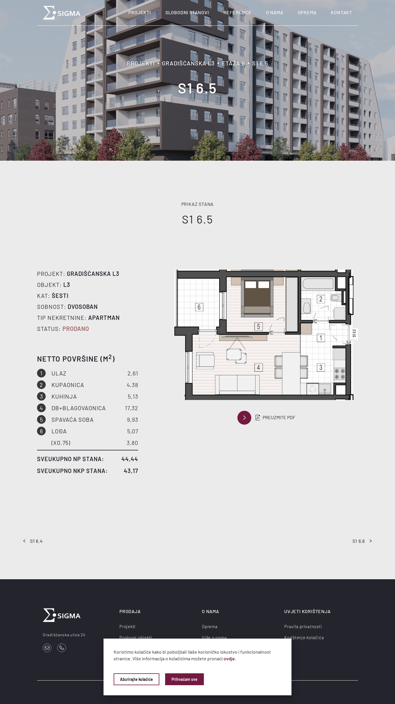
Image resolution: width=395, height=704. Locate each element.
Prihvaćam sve (184, 679)
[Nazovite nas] (61, 648)
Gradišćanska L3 (188, 63)
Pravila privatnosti (303, 626)
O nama (274, 12)
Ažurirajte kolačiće (136, 679)
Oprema (307, 12)
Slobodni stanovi (187, 12)
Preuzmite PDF (279, 417)
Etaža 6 (233, 63)
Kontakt (341, 12)
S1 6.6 (358, 541)
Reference (238, 12)
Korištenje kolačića (304, 637)
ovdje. (230, 658)
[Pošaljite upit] (47, 647)
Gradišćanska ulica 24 (64, 634)
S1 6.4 (36, 541)
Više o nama (214, 637)
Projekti (139, 12)
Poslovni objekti (135, 637)
